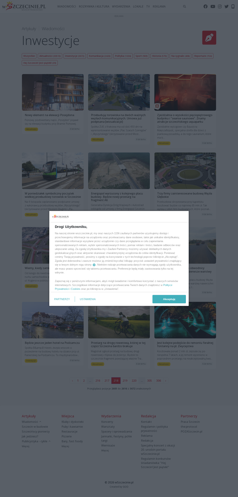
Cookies (75, 288)
